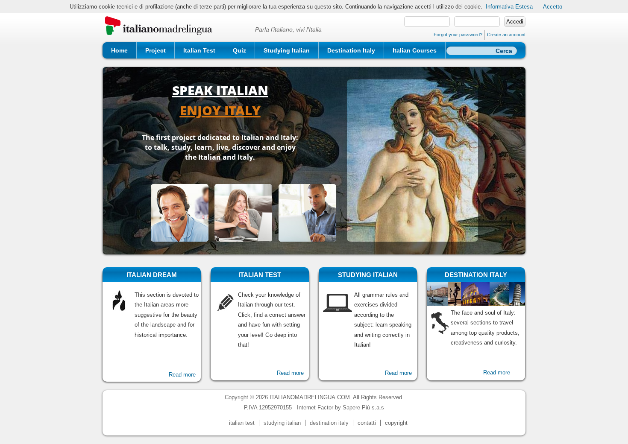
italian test (242, 423)
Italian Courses (415, 50)
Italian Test (199, 50)
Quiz (239, 50)
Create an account (506, 34)
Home (119, 50)
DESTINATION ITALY (476, 274)
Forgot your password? (458, 34)
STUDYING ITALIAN (368, 274)
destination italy (329, 423)
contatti (367, 423)
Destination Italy (351, 50)
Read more (182, 374)
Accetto (552, 6)
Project (155, 50)
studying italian (282, 423)
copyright (396, 423)
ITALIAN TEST (259, 274)
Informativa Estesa (509, 6)
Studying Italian (287, 50)
